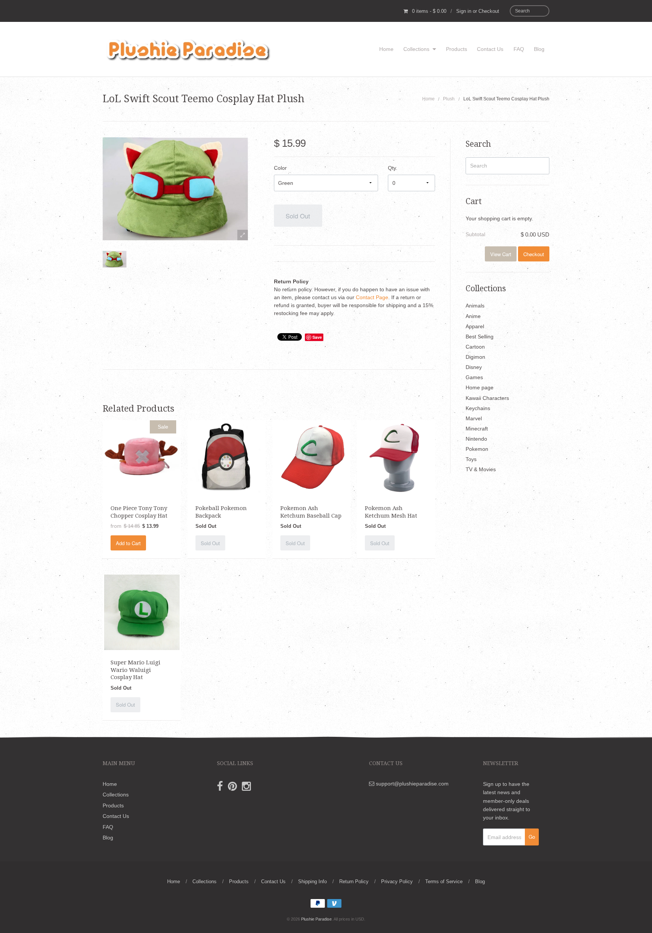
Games (474, 377)
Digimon (475, 357)
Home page (480, 387)
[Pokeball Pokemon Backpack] (226, 458)
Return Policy (354, 881)
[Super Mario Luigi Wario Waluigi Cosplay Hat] (142, 612)
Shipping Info (312, 881)
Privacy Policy (397, 881)
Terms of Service (444, 881)
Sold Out (298, 215)
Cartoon (475, 347)
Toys (471, 459)
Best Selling (480, 337)
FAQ (519, 49)
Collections (416, 49)
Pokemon (477, 449)
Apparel (475, 326)
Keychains (478, 408)
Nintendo (476, 439)
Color (280, 168)
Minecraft (477, 429)
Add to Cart (128, 543)
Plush (449, 98)
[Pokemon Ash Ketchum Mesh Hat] (396, 458)
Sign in (463, 11)
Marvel (474, 418)
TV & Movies (481, 469)
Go (532, 836)
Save (317, 337)
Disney (474, 367)
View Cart (500, 254)
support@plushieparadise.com (411, 784)
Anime (473, 316)
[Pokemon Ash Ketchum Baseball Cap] (311, 458)
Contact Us (490, 49)
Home (386, 49)
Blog (539, 49)
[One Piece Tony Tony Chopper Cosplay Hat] (142, 458)
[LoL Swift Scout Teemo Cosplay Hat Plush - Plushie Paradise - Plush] (114, 259)
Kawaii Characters (487, 398)
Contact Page (372, 297)
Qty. (392, 168)
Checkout (488, 11)
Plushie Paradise (316, 919)
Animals (475, 306)
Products (456, 49)
